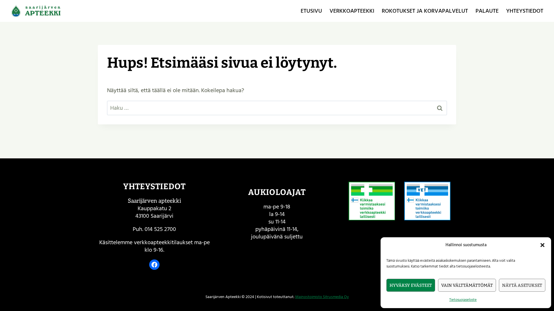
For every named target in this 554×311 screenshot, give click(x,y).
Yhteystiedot (524, 11)
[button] (542, 245)
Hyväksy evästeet (411, 285)
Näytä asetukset (522, 285)
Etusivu (311, 11)
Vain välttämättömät (467, 285)
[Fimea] (372, 201)
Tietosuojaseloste (463, 300)
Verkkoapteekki (352, 11)
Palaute (487, 11)
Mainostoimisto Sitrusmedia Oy (322, 296)
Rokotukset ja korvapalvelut (425, 11)
